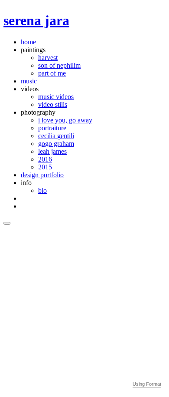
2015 (45, 167)
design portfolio (42, 175)
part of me (52, 73)
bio (42, 190)
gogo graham (56, 143)
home (28, 42)
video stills (52, 104)
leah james (52, 151)
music (29, 81)
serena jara (36, 20)
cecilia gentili (56, 135)
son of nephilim (59, 65)
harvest (48, 57)
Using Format (147, 384)
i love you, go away (65, 120)
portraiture (52, 128)
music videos (56, 96)
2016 (45, 159)
